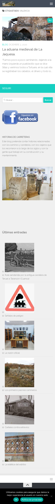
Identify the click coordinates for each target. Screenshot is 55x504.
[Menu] (51, 3)
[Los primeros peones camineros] (18, 373)
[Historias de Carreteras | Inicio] (11, 3)
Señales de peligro (14, 315)
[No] (51, 496)
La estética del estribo (15, 464)
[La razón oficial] (18, 336)
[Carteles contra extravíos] (18, 410)
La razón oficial (12, 353)
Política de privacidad (32, 499)
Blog (5, 44)
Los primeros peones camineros (21, 390)
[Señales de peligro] (18, 299)
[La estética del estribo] (18, 447)
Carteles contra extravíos (17, 427)
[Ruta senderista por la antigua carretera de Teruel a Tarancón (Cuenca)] (18, 258)
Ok (16, 499)
